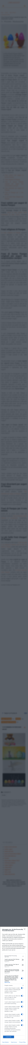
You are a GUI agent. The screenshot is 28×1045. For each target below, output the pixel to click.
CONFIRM (8, 1036)
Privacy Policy (22, 1042)
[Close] (25, 929)
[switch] (22, 960)
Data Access (14, 1042)
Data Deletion (5, 1042)
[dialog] (14, 986)
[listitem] (14, 956)
